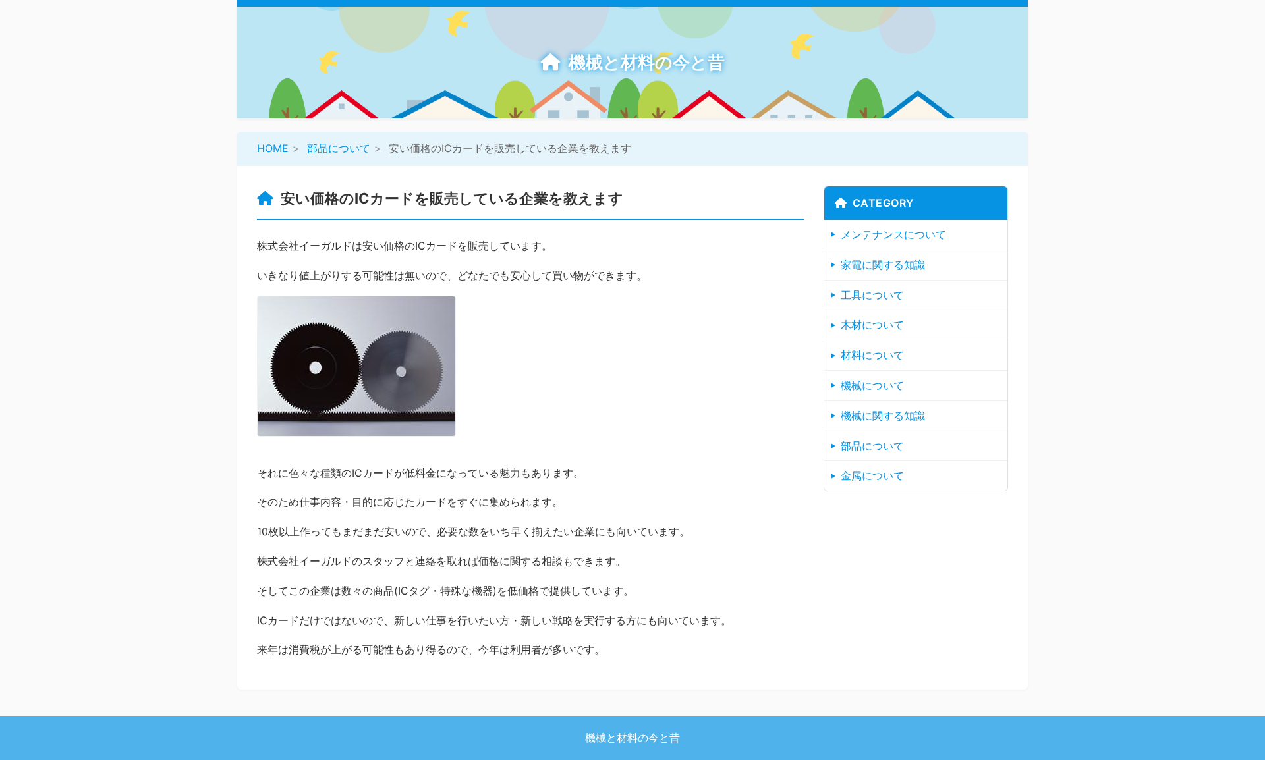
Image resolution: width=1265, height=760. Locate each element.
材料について (872, 355)
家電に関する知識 (883, 264)
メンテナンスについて (893, 234)
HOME (273, 148)
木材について (872, 324)
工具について (872, 295)
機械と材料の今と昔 (647, 62)
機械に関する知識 (883, 415)
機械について (872, 385)
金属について (872, 475)
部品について (338, 148)
